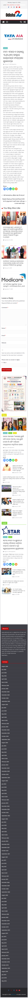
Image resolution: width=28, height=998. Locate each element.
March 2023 (5, 796)
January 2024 (5, 765)
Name (4, 328)
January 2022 (5, 841)
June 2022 (4, 825)
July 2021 (4, 860)
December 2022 (5, 806)
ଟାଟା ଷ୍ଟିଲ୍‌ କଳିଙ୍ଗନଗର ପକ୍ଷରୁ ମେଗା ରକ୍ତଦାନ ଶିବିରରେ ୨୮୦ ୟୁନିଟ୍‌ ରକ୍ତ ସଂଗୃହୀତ (13, 581)
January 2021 (5, 879)
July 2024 (4, 745)
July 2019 (4, 936)
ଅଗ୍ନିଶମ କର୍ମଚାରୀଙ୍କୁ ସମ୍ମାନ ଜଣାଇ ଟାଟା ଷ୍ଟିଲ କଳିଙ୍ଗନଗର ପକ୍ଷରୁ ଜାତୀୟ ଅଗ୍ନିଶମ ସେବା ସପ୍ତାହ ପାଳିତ (14, 478)
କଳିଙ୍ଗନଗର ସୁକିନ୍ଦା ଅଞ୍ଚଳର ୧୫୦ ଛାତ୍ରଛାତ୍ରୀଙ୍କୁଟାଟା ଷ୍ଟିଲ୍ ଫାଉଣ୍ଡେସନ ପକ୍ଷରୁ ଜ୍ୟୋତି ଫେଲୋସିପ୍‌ (19, 490)
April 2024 (4, 755)
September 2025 (6, 701)
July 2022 (4, 822)
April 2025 (4, 717)
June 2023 (4, 787)
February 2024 (5, 761)
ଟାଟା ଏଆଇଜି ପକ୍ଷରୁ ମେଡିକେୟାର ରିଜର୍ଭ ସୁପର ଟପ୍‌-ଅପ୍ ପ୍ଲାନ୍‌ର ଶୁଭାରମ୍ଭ (19, 590)
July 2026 (4, 669)
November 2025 (6, 695)
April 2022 (4, 831)
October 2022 (5, 812)
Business (5, 48)
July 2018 (4, 974)
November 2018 (6, 962)
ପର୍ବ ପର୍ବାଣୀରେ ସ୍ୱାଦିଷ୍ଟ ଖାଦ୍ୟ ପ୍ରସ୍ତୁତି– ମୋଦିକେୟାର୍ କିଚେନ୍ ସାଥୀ (14, 285)
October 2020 (5, 889)
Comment (5, 307)
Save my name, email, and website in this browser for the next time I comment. (13, 354)
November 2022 (6, 809)
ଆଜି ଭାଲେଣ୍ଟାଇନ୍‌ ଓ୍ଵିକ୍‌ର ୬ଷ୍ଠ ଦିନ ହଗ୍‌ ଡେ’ (14, 195)
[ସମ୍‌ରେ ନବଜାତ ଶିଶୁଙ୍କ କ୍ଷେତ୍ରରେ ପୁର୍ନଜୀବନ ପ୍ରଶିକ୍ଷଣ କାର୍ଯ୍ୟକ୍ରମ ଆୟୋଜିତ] (6, 514)
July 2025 (4, 707)
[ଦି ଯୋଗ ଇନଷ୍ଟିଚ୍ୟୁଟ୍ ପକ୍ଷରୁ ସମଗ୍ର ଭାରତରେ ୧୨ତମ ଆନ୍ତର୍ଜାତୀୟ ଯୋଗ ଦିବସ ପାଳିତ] (6, 573)
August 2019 (5, 933)
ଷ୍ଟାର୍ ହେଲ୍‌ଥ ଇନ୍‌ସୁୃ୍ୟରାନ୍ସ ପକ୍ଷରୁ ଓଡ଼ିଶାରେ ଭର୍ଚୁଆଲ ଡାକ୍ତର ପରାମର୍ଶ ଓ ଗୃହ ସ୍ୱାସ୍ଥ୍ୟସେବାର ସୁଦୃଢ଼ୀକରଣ (13, 544)
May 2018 (4, 981)
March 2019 (5, 949)
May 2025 (4, 714)
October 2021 (5, 850)
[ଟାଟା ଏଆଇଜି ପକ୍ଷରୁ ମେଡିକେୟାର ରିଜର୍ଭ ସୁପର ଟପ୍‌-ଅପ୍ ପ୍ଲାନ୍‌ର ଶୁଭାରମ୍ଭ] (6, 591)
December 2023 (5, 768)
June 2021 (4, 863)
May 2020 (4, 904)
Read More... (5, 655)
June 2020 (4, 901)
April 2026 (4, 679)
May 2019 (4, 943)
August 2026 (5, 666)
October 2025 (5, 698)
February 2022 (5, 838)
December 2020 (5, 882)
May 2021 (4, 866)
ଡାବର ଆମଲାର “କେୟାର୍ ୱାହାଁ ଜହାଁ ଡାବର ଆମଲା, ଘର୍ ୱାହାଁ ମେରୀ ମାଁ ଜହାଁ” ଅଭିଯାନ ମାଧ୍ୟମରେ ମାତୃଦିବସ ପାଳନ (13, 440)
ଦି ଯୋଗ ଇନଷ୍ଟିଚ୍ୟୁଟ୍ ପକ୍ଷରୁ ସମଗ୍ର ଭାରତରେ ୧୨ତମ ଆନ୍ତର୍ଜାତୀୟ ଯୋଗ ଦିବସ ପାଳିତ (19, 572)
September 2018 (6, 968)
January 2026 (5, 688)
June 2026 (4, 672)
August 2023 (5, 780)
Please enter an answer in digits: (11, 360)
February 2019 (5, 952)
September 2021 (6, 854)
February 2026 (5, 685)
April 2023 (4, 793)
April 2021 (4, 869)
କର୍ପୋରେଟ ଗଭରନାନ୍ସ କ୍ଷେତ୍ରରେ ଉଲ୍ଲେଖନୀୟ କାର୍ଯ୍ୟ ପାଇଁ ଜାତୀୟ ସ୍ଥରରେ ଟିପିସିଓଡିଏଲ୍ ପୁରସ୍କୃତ (13, 263)
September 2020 (6, 892)
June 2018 (4, 977)
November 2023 (6, 771)
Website (4, 343)
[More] (16, 189)
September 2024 (6, 739)
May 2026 (4, 676)
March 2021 (5, 873)
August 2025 (5, 704)
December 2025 (5, 691)
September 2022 (6, 815)
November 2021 (6, 847)
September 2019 (6, 930)
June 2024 (4, 749)
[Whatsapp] (13, 189)
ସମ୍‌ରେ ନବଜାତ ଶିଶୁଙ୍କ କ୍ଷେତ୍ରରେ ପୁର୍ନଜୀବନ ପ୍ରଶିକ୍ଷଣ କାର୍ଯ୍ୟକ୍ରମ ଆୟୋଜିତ (17, 513)
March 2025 (5, 720)
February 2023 (5, 799)
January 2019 (5, 955)
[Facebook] (4, 189)
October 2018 (5, 965)
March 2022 (5, 835)
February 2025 (5, 723)
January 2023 (5, 803)
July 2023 (4, 784)
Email (4, 335)
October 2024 (5, 736)
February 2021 (5, 876)
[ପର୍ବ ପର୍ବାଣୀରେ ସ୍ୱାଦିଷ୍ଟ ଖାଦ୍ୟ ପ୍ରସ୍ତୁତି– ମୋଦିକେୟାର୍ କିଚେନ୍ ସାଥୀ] (14, 274)
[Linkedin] (10, 189)
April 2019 (4, 946)
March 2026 (5, 682)
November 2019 (6, 923)
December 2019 (5, 920)
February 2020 (5, 914)
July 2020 (4, 898)
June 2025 (4, 711)
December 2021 (5, 844)
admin (15, 64)
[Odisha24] (3, 22)
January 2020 (5, 917)
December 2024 (5, 730)
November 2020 (6, 885)
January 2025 (5, 726)
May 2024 (4, 752)
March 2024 (5, 758)
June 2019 (4, 939)
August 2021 (5, 857)
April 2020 (4, 908)
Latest (15, 433)
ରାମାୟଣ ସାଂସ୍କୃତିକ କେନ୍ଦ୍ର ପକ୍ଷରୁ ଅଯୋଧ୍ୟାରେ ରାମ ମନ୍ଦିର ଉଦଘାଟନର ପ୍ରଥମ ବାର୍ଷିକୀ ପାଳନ (18, 502)
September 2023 (6, 777)
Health (10, 433)
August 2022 (5, 819)
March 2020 (5, 911)
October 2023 (5, 774)
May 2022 (4, 828)
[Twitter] (7, 189)
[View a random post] (24, 22)
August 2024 (5, 742)
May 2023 (4, 790)
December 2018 (5, 958)
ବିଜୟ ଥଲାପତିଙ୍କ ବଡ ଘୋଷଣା (13, 5)
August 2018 (5, 971)
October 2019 (5, 927)
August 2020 (5, 895)
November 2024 (6, 733)
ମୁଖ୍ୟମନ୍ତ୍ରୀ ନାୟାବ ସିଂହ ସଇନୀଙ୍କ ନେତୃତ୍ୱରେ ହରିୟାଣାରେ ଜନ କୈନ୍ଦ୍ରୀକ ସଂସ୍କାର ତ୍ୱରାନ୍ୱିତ (18, 468)
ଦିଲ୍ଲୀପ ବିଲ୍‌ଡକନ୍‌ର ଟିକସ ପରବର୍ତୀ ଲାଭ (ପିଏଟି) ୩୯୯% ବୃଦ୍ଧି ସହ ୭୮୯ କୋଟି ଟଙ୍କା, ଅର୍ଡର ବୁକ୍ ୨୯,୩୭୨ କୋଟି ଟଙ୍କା (13, 201)
